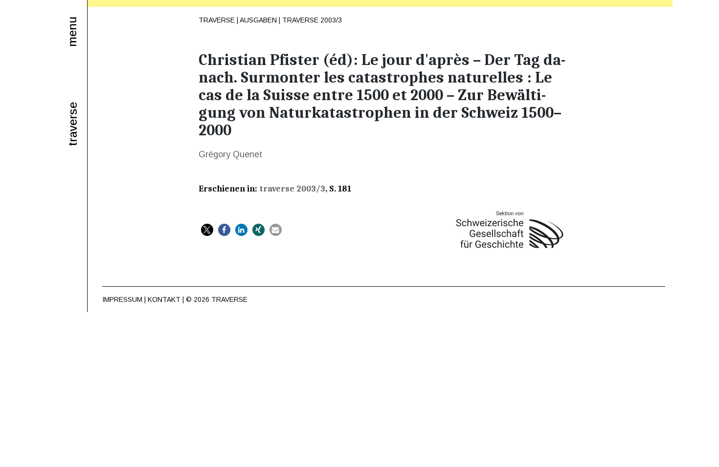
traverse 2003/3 (312, 20)
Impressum (122, 299)
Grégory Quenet (230, 154)
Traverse (217, 20)
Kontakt (164, 299)
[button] (207, 230)
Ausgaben (258, 20)
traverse (72, 124)
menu (72, 32)
